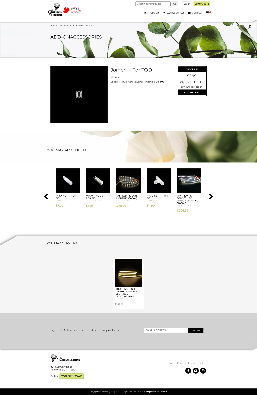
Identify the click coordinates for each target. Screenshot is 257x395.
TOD (162, 82)
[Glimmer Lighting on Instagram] (203, 371)
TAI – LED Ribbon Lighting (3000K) (126, 198)
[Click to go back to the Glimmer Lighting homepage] (67, 15)
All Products (66, 25)
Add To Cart (191, 92)
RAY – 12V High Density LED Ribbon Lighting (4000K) (187, 200)
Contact (197, 12)
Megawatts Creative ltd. (156, 392)
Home (53, 25)
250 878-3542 (202, 4)
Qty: (182, 82)
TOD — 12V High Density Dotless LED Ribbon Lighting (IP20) (126, 294)
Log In (187, 4)
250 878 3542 (71, 376)
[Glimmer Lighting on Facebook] (188, 371)
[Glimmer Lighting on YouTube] (196, 371)
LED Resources (175, 12)
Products (153, 12)
